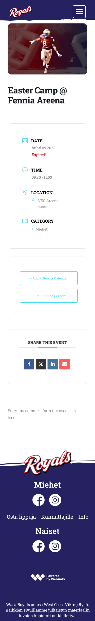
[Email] (64, 364)
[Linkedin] (53, 364)
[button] (79, 11)
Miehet (41, 229)
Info (83, 516)
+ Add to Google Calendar (49, 278)
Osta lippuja (21, 516)
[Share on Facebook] (29, 364)
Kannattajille (57, 516)
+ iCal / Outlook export (49, 296)
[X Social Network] (41, 364)
